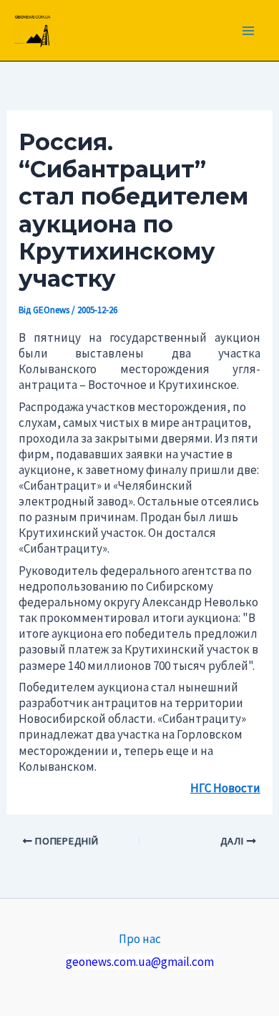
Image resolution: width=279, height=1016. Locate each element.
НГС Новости (225, 788)
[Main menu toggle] (248, 30)
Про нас (140, 939)
